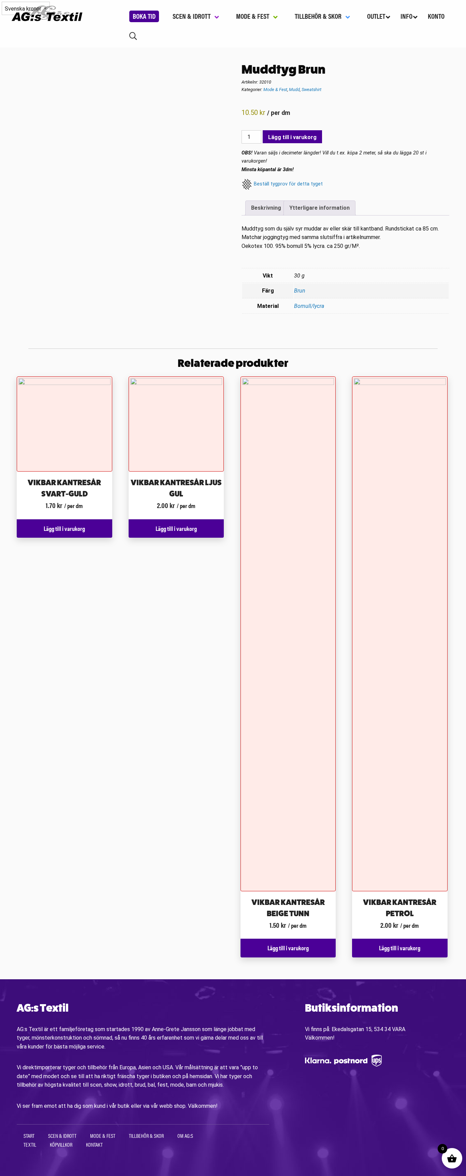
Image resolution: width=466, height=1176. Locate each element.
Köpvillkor (61, 1144)
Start (29, 1136)
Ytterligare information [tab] (319, 208)
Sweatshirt (311, 89)
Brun (299, 290)
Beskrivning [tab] (266, 208)
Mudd (294, 89)
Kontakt (94, 1144)
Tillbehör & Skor (146, 1136)
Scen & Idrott (62, 1136)
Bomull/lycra (309, 306)
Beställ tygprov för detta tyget (288, 184)
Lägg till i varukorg (292, 137)
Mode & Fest (275, 89)
